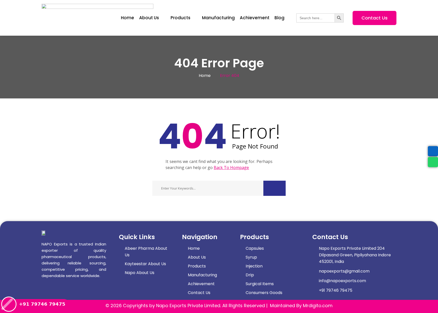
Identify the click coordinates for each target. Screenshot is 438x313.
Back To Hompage (231, 167)
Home (205, 75)
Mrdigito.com (318, 305)
